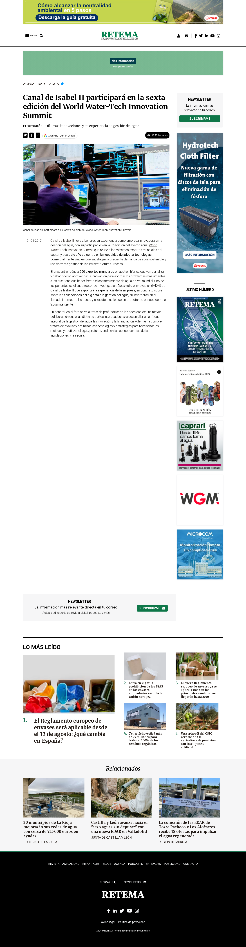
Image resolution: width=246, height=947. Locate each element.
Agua (54, 84)
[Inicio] (121, 35)
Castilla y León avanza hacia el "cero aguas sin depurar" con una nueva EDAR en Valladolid (119, 827)
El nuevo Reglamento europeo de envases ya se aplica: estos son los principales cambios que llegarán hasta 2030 (199, 689)
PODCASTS (135, 863)
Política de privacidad (131, 922)
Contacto (190, 863)
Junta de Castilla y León (111, 837)
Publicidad (172, 863)
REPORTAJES (91, 863)
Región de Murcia (173, 842)
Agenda (119, 863)
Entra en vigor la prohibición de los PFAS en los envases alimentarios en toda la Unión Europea (146, 689)
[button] (25, 135)
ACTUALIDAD (70, 863)
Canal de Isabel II (62, 240)
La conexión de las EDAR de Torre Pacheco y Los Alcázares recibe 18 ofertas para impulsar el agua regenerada (188, 829)
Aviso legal (108, 922)
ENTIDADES (153, 863)
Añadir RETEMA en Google (61, 136)
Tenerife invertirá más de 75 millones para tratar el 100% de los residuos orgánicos (145, 739)
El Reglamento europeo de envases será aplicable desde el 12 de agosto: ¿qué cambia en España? (70, 731)
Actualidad (34, 84)
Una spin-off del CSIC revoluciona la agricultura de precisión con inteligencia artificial (198, 740)
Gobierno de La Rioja (40, 842)
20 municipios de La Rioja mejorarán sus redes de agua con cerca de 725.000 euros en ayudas (50, 829)
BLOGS (106, 863)
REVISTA (53, 863)
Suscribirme (199, 118)
